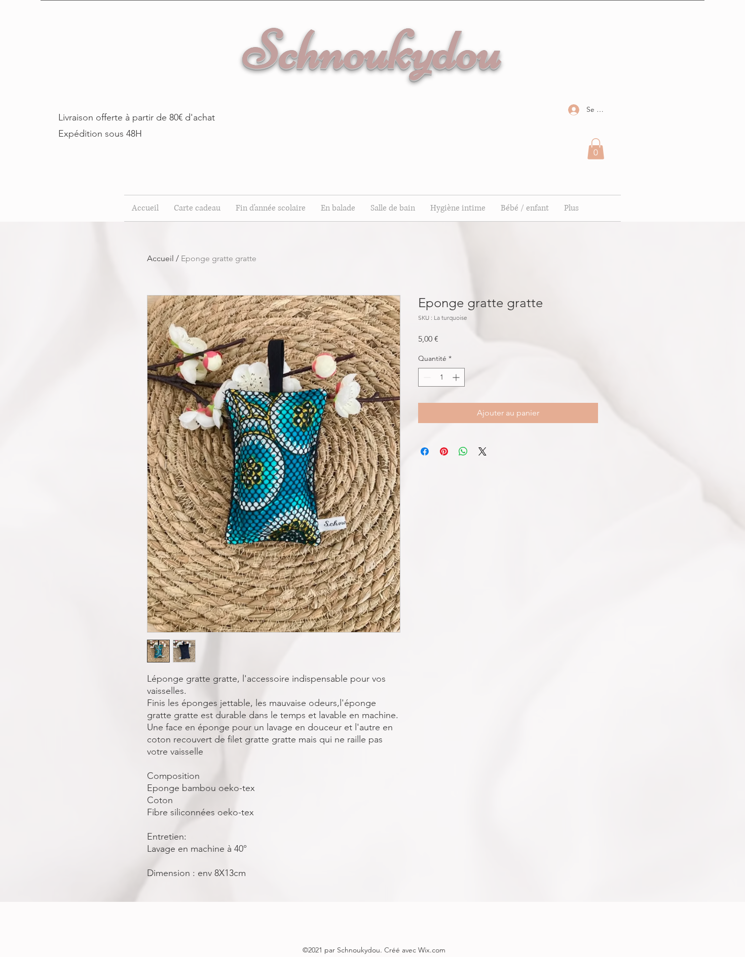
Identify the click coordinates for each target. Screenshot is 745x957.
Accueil (160, 258)
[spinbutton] (441, 377)
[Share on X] (482, 451)
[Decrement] (426, 377)
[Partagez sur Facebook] (425, 451)
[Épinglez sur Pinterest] (444, 451)
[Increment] (457, 377)
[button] (596, 148)
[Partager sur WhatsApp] (463, 451)
